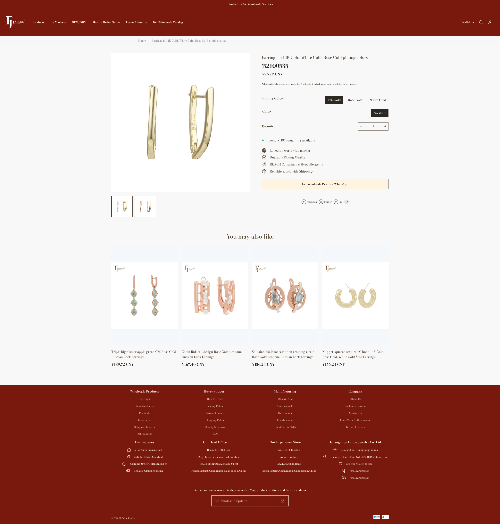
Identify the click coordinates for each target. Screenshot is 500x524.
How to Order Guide (106, 22)
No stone (380, 113)
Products (38, 22)
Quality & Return (215, 427)
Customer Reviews (355, 406)
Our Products (285, 406)
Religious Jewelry (144, 427)
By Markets (58, 22)
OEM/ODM (79, 22)
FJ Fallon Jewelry (127, 518)
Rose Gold (355, 99)
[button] (481, 22)
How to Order (215, 399)
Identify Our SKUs (285, 427)
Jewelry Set (144, 420)
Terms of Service (355, 427)
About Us (355, 399)
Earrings (144, 399)
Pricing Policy (215, 406)
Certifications (285, 420)
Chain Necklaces (144, 406)
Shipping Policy (215, 420)
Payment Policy (215, 413)
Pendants (144, 413)
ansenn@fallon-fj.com (359, 464)
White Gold (378, 99)
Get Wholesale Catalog (168, 22)
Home (142, 40)
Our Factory (285, 413)
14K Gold (334, 99)
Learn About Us (136, 22)
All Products (144, 434)
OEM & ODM (285, 399)
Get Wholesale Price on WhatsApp (325, 184)
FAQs (215, 434)
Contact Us (355, 413)
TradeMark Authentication (355, 420)
